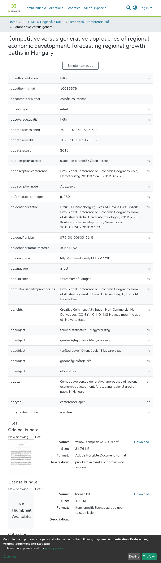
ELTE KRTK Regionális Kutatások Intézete (43, 22)
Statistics (73, 8)
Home (12, 22)
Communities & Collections (44, 8)
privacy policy (54, 548)
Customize (10, 557)
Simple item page (80, 65)
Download (141, 442)
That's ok (149, 557)
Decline (134, 557)
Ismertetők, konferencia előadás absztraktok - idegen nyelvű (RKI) (90, 22)
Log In (144, 8)
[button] (135, 8)
